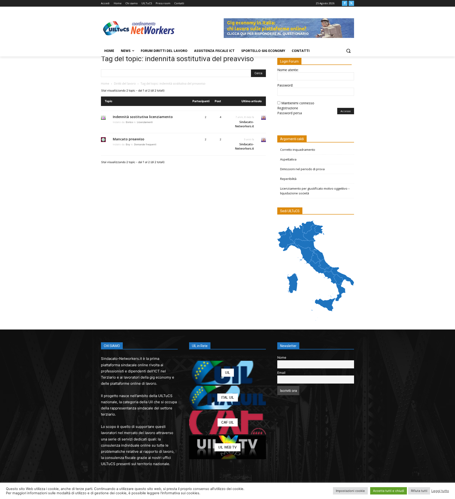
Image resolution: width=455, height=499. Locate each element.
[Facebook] (344, 3)
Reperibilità (288, 179)
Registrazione (287, 108)
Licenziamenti (145, 122)
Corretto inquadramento (297, 149)
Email (281, 373)
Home (105, 84)
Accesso (346, 111)
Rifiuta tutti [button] (419, 491)
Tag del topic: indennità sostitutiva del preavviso (177, 59)
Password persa (289, 113)
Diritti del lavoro (125, 84)
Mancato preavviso (128, 139)
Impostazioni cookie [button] (350, 491)
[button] (348, 50)
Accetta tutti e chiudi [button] (388, 491)
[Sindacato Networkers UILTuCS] (139, 28)
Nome (281, 357)
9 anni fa (249, 139)
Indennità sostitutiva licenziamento (143, 116)
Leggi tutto (440, 491)
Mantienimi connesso (297, 103)
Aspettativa (288, 159)
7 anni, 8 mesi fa (245, 117)
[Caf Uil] (227, 422)
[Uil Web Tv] (227, 447)
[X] (351, 3)
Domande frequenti (145, 144)
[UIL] (227, 373)
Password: (285, 85)
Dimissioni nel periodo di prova (302, 169)
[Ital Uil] (227, 397)
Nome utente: (288, 70)
